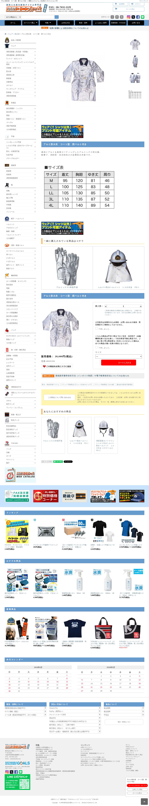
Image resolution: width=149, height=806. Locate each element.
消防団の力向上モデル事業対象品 (46, 775)
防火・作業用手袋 (12, 151)
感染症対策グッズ (12, 436)
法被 (8, 452)
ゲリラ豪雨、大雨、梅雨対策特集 (46, 751)
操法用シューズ (12, 194)
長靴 (8, 191)
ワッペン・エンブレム (14, 407)
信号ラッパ (10, 366)
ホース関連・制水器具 (43, 765)
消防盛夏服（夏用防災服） (16, 55)
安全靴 (8, 208)
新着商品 (83, 755)
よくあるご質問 (101, 23)
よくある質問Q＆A (87, 749)
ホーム (12, 23)
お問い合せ (136, 23)
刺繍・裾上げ (16, 414)
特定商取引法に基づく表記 (134, 755)
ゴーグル (9, 122)
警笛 (8, 115)
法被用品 (9, 82)
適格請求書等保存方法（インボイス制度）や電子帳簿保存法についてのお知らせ (86, 376)
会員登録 (121, 4)
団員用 (8, 171)
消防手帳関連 (11, 126)
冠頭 (8, 369)
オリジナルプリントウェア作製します (92, 757)
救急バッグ (10, 339)
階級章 (13, 165)
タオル (8, 400)
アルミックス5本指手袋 (67, 287)
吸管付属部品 (11, 295)
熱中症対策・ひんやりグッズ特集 (46, 755)
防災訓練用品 (11, 426)
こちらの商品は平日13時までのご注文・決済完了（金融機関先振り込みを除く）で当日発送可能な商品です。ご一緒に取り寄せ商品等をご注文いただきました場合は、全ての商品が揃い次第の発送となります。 (118, 339)
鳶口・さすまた (12, 320)
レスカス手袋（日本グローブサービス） (19, 147)
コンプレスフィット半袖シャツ (130, 545)
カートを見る (130, 9)
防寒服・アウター (12, 92)
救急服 (8, 78)
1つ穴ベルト (10, 261)
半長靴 (8, 205)
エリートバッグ (85, 799)
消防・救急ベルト (17, 245)
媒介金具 (9, 299)
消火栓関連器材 (12, 306)
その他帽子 (10, 238)
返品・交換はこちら (124, 722)
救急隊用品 (39, 767)
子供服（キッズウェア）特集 (45, 759)
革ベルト (9, 254)
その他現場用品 (12, 323)
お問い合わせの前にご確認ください (92, 765)
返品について (130, 753)
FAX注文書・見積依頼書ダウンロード (92, 753)
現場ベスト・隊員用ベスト (16, 119)
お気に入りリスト (86, 747)
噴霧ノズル (10, 292)
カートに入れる (124, 363)
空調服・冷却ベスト (13, 68)
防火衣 (17, 34)
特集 (47, 23)
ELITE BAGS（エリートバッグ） (18, 336)
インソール (10, 212)
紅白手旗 (9, 359)
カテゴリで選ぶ (30, 23)
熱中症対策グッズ (12, 433)
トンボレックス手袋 (13, 142)
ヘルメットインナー (13, 235)
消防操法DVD (16, 387)
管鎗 (8, 288)
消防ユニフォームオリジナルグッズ (23, 394)
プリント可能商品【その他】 (104, 384)
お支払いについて (131, 749)
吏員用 (8, 174)
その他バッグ (11, 343)
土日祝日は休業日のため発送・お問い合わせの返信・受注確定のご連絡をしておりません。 (118, 323)
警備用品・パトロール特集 (44, 761)
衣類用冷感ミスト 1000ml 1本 (102, 593)
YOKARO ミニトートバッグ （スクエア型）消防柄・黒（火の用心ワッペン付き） (131, 644)
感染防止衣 (10, 75)
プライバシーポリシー (133, 757)
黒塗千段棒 (10, 376)
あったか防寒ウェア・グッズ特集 (46, 753)
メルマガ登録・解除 (132, 770)
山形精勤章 (10, 373)
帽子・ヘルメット (17, 219)
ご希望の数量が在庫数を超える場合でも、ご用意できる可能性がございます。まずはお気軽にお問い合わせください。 (123, 313)
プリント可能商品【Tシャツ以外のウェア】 (76, 384)
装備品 (13, 103)
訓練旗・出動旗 (12, 355)
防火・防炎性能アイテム (50, 384)
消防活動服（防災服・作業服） (17, 52)
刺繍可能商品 (40, 779)
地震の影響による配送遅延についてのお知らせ (65, 28)
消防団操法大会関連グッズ (44, 749)
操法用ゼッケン (12, 112)
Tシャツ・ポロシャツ (14, 59)
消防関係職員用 (12, 178)
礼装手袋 (9, 155)
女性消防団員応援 (41, 757)
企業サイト (54, 799)
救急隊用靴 (10, 201)
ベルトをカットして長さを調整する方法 (93, 759)
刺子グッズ (10, 404)
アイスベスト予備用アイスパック (45, 545)
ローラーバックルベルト (15, 251)
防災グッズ (15, 420)
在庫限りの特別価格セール (44, 747)
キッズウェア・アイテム (15, 89)
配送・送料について (132, 751)
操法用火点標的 (12, 316)
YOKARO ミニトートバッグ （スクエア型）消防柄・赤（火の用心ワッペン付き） (103, 644)
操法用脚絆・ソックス (14, 108)
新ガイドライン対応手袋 (43, 769)
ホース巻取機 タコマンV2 (16, 281)
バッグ (13, 330)
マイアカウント (130, 758)
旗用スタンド (11, 380)
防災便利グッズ (12, 429)
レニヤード (10, 362)
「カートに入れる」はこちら (137, 785)
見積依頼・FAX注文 (118, 23)
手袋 (12, 136)
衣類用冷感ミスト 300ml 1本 (73, 593)
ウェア (10, 34)
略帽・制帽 (10, 231)
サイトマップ (143, 1)
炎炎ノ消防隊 (16, 40)
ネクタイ (9, 85)
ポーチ (8, 456)
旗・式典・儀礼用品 (18, 350)
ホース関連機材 (12, 313)
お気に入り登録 (137, 789)
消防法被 (63, 799)
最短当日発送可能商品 (125, 384)
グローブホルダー (12, 158)
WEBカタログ (130, 747)
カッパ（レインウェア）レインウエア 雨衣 (20, 63)
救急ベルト (10, 268)
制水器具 (9, 285)
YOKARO (14, 443)
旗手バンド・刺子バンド (15, 265)
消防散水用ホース (12, 302)
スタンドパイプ (12, 309)
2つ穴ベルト (10, 258)
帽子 (8, 463)
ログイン (138, 4)
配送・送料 (83, 23)
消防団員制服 (11, 96)
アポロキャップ (12, 228)
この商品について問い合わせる (59, 397)
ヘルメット (10, 224)
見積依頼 (128, 768)
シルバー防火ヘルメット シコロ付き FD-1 (118, 287)
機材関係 (14, 275)
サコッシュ (10, 459)
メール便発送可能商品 (43, 777)
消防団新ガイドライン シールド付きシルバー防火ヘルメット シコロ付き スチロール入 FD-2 (105, 445)
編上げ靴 (9, 198)
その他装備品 (11, 129)
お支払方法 (66, 23)
